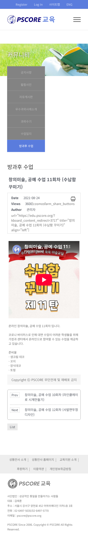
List (12, 426)
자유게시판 (26, 97)
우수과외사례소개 (26, 109)
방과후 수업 (26, 146)
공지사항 (26, 72)
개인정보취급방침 (60, 469)
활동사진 (26, 84)
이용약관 (38, 469)
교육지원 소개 (68, 459)
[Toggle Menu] (77, 19)
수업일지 (26, 133)
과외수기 (26, 121)
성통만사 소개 (17, 459)
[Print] (73, 198)
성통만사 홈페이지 (43, 459)
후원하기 (22, 469)
